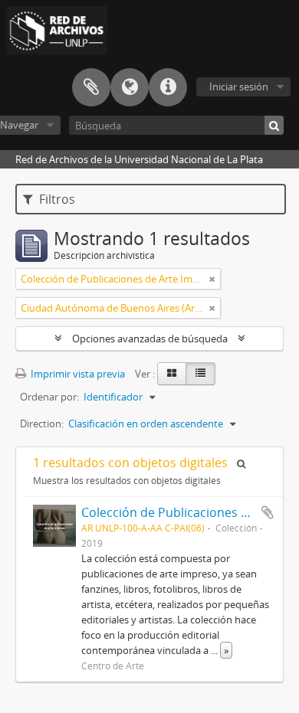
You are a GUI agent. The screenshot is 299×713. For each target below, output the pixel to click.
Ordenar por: (49, 397)
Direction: (42, 423)
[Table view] (200, 373)
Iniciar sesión (238, 86)
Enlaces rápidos (168, 87)
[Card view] (171, 373)
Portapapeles (91, 87)
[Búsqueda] (274, 125)
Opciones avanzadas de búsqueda (150, 338)
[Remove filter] (212, 278)
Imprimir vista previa (76, 374)
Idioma (129, 87)
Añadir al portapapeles (267, 512)
